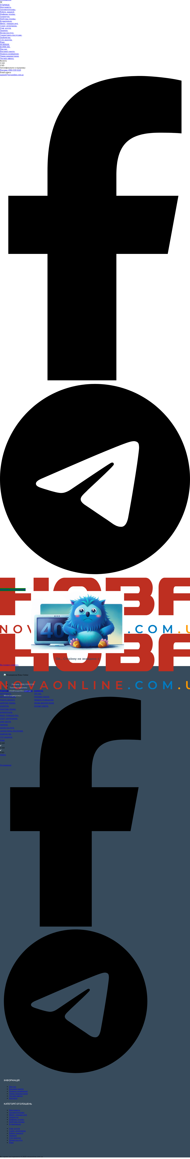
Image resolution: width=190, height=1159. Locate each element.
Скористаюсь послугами (11, 35)
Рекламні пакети (7, 51)
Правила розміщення (9, 54)
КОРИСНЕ (5, 47)
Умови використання (9, 56)
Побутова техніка (8, 19)
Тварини (4, 30)
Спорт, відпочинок (8, 26)
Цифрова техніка (8, 14)
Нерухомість (6, 7)
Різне (2, 42)
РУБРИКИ (5, 5)
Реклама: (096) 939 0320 (10, 70)
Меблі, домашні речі (9, 23)
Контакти (13, 1098)
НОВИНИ (5, 44)
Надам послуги (7, 33)
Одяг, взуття (5, 28)
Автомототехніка (8, 9)
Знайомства (5, 37)
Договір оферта (7, 58)
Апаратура (5, 16)
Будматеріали (6, 21)
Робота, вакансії (7, 12)
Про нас (4, 49)
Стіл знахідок (6, 40)
